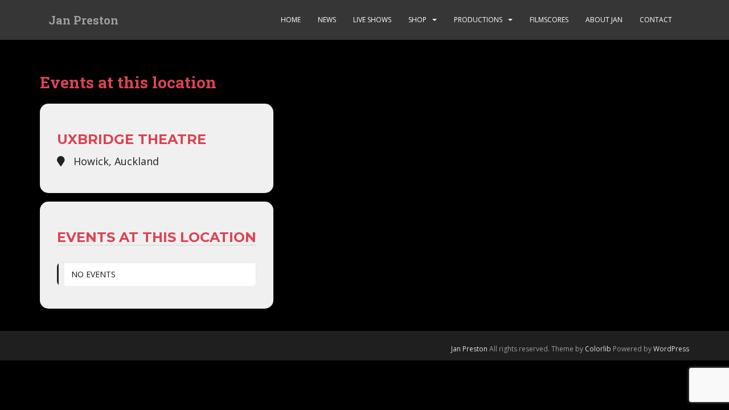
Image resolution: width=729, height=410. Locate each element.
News (327, 19)
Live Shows (372, 19)
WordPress (671, 349)
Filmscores (549, 19)
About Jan (603, 19)
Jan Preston (83, 20)
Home (291, 19)
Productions (478, 19)
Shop (417, 19)
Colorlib (598, 349)
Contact (656, 19)
